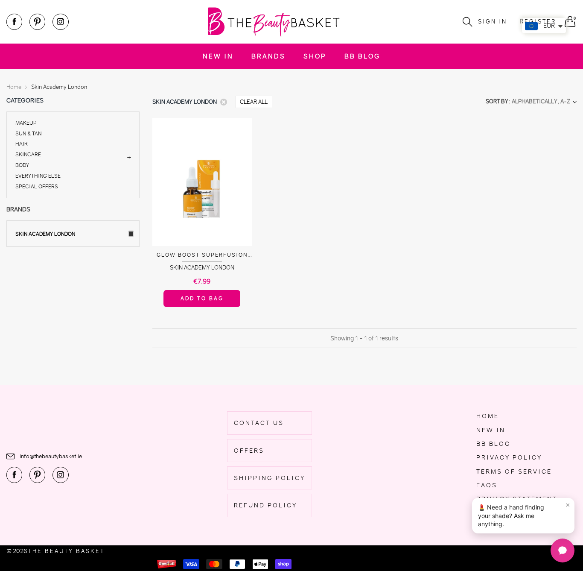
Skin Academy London (45, 234)
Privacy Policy (509, 457)
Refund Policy (265, 505)
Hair (21, 144)
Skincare (28, 154)
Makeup (26, 123)
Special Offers (36, 186)
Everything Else (38, 176)
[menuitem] (218, 56)
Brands (268, 56)
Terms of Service (514, 471)
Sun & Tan (28, 133)
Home (487, 416)
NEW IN (218, 56)
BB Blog (362, 56)
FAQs (486, 485)
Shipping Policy (269, 478)
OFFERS (249, 450)
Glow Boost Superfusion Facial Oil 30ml (202, 255)
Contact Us (259, 423)
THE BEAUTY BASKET (66, 551)
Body (22, 165)
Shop (314, 56)
